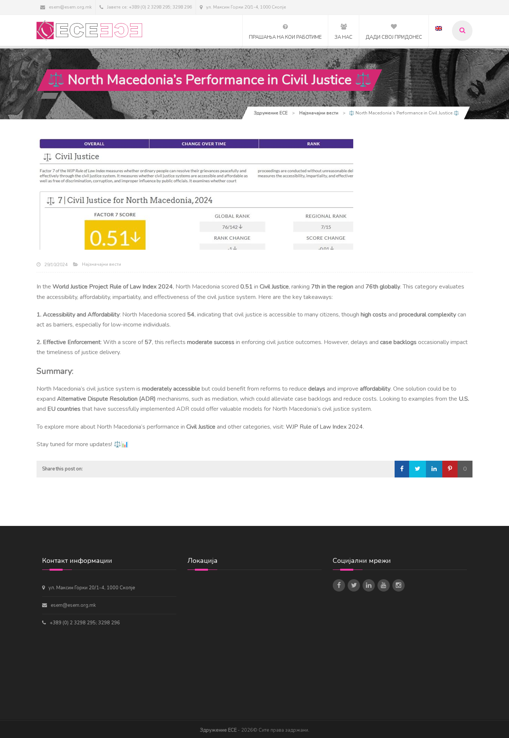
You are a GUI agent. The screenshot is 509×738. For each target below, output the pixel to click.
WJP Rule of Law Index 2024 (324, 427)
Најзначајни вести (101, 264)
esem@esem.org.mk (70, 7)
